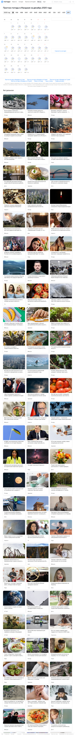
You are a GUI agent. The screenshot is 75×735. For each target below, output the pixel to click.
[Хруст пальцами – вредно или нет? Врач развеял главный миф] (37, 696)
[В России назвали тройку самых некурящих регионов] (61, 436)
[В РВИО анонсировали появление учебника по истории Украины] (14, 436)
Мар (26, 12)
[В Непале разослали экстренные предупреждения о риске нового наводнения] (61, 673)
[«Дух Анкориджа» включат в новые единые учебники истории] (14, 389)
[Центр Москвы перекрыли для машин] (37, 625)
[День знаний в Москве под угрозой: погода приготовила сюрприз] (37, 153)
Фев (21, 12)
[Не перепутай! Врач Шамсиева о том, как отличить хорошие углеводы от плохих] (37, 720)
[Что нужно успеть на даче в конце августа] (61, 342)
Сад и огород (49, 81)
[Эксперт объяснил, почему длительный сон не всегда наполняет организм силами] (61, 555)
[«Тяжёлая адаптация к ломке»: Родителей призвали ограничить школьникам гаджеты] (61, 602)
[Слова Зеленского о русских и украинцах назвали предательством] (37, 271)
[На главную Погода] (6, 2)
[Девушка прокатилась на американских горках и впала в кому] (14, 555)
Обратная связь (54, 734)
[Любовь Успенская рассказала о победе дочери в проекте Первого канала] (14, 295)
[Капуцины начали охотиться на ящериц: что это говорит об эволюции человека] (61, 649)
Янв (17, 12)
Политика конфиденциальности (29, 734)
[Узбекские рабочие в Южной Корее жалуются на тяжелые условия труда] (61, 271)
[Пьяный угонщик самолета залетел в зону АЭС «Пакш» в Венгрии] (37, 106)
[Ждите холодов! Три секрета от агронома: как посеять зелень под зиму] (61, 318)
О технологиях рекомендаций (43, 734)
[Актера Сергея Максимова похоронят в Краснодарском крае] (61, 200)
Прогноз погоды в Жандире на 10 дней (21, 81)
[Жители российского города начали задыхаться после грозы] (37, 389)
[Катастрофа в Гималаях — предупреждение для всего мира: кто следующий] (14, 106)
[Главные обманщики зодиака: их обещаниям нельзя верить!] (61, 531)
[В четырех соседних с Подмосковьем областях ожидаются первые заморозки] (14, 342)
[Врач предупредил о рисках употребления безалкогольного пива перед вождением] (37, 318)
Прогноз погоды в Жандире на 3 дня (15, 79)
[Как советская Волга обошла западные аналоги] (37, 578)
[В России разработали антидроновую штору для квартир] (37, 602)
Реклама (12, 734)
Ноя (63, 12)
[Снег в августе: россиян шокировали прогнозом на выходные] (37, 200)
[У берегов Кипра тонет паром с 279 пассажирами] (14, 153)
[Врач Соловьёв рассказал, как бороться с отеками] (37, 673)
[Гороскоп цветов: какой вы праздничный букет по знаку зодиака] (37, 247)
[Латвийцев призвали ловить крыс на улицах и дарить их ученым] (14, 129)
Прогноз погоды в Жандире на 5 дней (37, 79)
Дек (68, 12)
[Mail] (2, 2)
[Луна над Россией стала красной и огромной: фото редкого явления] (14, 484)
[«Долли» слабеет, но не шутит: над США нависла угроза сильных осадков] (61, 295)
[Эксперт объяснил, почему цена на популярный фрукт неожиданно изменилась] (14, 318)
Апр (31, 12)
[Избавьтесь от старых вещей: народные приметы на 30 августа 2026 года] (37, 129)
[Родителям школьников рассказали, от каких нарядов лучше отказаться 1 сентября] (61, 460)
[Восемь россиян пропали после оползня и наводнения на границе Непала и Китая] (14, 365)
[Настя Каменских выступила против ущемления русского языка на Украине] (37, 531)
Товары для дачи (59, 81)
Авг (49, 12)
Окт (59, 12)
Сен (54, 12)
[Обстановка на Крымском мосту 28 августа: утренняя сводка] (61, 176)
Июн (40, 12)
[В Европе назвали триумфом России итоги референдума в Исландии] (14, 247)
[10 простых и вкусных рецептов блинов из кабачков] (37, 176)
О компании (6, 734)
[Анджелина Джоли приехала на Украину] (61, 578)
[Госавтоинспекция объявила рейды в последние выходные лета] (14, 507)
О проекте (19, 734)
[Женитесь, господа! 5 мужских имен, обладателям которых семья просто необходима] (14, 578)
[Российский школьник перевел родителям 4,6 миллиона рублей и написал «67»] (14, 176)
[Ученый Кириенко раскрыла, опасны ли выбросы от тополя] (61, 484)
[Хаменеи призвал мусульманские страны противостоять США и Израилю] (14, 720)
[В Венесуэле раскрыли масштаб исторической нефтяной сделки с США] (14, 460)
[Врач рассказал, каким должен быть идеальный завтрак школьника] (14, 413)
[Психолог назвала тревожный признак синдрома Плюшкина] (14, 200)
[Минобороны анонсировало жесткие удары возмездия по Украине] (14, 224)
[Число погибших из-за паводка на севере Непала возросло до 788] (14, 696)
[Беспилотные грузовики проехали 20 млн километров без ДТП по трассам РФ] (37, 555)
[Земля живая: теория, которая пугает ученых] (14, 602)
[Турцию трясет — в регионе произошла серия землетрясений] (61, 413)
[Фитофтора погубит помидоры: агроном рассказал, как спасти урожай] (61, 389)
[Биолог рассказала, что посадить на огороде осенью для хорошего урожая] (37, 649)
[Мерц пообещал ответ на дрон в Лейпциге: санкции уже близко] (37, 413)
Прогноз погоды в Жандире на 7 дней (60, 79)
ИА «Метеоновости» (69, 734)
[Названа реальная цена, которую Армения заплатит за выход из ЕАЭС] (37, 507)
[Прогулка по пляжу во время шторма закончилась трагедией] (61, 153)
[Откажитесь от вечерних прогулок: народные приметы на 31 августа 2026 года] (61, 247)
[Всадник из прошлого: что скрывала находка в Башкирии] (14, 625)
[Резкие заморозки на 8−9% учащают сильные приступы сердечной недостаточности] (61, 365)
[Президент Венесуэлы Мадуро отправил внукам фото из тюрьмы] (61, 507)
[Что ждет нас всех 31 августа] (37, 460)
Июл (45, 12)
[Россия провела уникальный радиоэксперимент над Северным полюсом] (37, 365)
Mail (2, 734)
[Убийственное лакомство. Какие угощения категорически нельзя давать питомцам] (61, 224)
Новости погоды (38, 81)
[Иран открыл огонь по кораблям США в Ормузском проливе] (14, 531)
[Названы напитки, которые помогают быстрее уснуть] (37, 484)
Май (35, 12)
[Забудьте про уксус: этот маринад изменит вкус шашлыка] (61, 129)
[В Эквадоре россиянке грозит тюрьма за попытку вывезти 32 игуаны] (37, 342)
